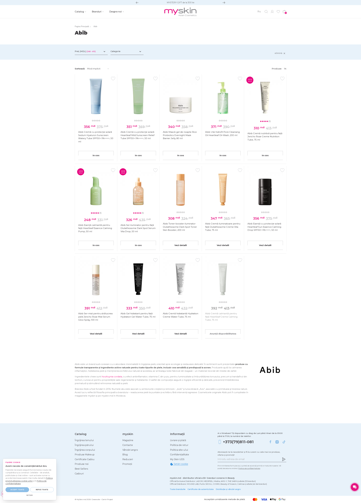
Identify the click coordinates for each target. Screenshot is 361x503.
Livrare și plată (178, 440)
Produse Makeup (84, 454)
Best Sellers (81, 468)
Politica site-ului (179, 450)
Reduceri (127, 459)
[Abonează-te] (283, 459)
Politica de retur (179, 445)
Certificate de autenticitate (201, 489)
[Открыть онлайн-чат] (355, 487)
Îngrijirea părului (84, 445)
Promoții (127, 464)
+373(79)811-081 (238, 442)
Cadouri (79, 473)
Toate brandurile (177, 489)
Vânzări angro (130, 450)
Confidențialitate (179, 454)
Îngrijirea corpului (85, 450)
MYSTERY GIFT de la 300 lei (180, 2)
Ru (259, 11)
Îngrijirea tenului (84, 440)
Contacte (127, 445)
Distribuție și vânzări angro (228, 489)
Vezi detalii (180, 245)
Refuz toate (42, 490)
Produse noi (81, 464)
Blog (125, 454)
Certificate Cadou (84, 459)
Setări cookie (180, 464)
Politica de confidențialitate (249, 468)
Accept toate (17, 490)
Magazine (127, 440)
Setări (29, 495)
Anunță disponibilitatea (223, 333)
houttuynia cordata (112, 376)
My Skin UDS (177, 459)
